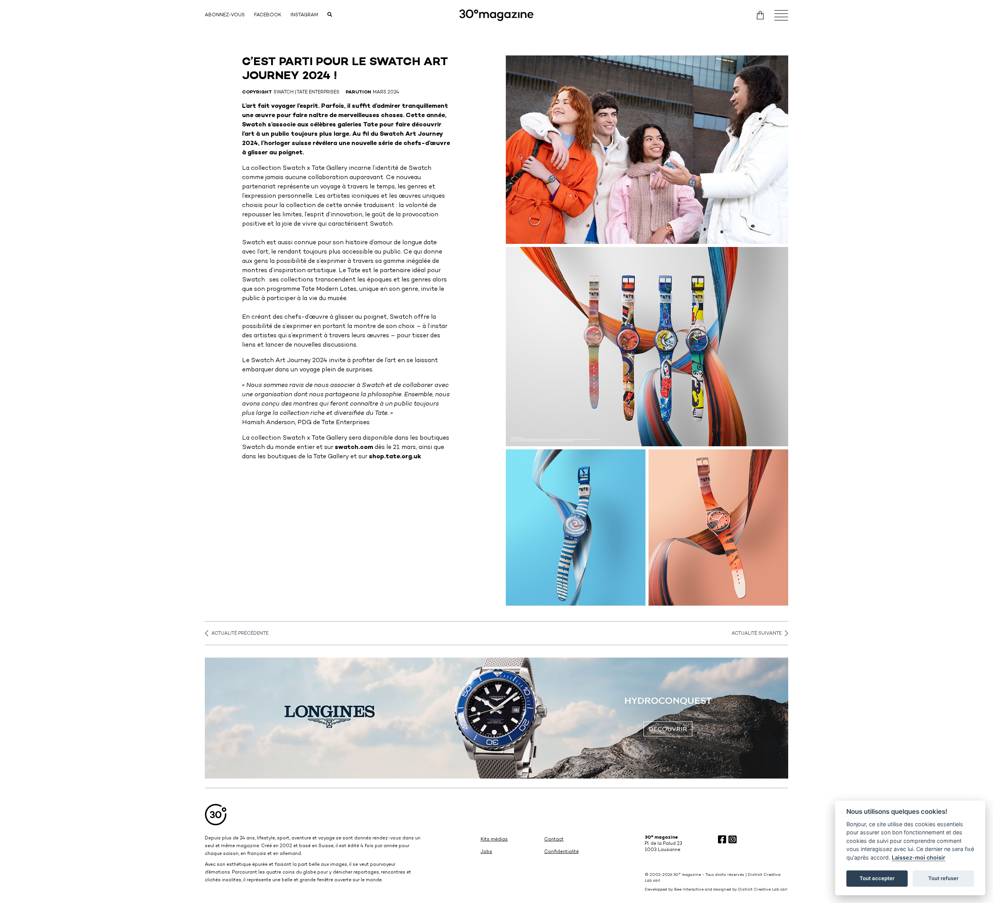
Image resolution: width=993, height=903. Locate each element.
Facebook (267, 15)
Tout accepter (877, 878)
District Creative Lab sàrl (762, 889)
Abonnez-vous (225, 15)
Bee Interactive (689, 889)
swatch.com (354, 447)
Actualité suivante (757, 633)
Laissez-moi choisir (918, 857)
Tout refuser (943, 878)
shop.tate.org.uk (395, 457)
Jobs (486, 852)
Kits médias (494, 839)
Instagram (304, 15)
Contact (554, 839)
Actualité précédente (239, 633)
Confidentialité (561, 852)
